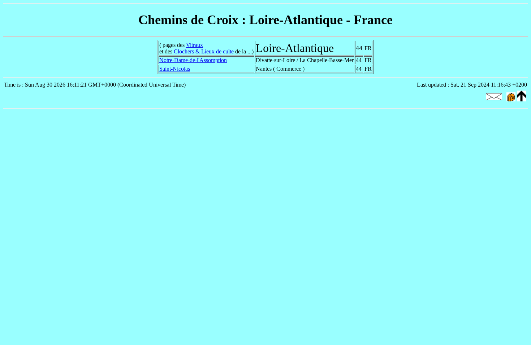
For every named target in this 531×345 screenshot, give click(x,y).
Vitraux (194, 45)
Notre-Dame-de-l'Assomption (193, 60)
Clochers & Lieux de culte (204, 51)
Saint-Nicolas (174, 69)
